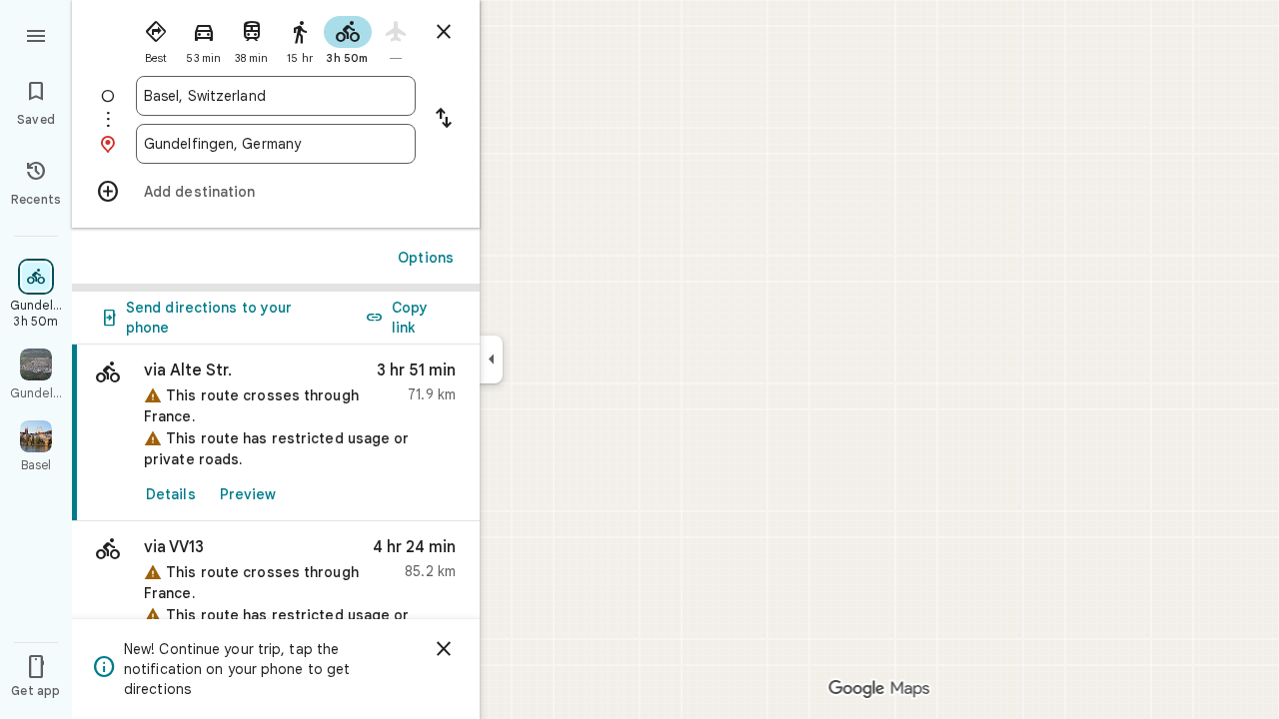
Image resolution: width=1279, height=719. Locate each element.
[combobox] (276, 96)
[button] (276, 594)
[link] (276, 433)
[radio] (156, 38)
